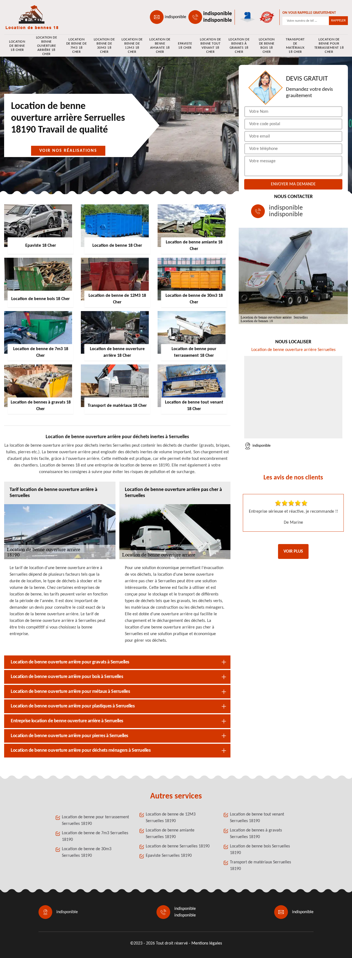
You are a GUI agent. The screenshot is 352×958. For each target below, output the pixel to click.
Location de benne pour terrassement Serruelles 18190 (95, 820)
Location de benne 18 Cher (17, 46)
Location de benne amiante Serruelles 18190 (170, 833)
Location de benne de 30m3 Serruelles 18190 (86, 852)
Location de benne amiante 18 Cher (159, 46)
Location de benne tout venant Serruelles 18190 (257, 817)
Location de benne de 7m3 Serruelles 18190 (95, 836)
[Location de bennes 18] (29, 17)
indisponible (175, 17)
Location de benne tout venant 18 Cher (210, 46)
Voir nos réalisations (68, 151)
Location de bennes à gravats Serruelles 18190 (256, 833)
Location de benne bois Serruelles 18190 (260, 849)
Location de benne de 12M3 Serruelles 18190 (171, 817)
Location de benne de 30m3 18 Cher (104, 46)
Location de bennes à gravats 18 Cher (239, 46)
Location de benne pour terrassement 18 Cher (329, 46)
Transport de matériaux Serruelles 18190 (260, 865)
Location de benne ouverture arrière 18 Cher (46, 46)
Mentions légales (206, 943)
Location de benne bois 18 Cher (267, 46)
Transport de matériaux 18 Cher (295, 46)
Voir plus (293, 551)
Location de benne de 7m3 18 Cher (76, 46)
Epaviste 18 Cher (185, 46)
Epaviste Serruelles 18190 (169, 855)
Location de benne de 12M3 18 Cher (132, 46)
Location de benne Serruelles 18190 (178, 846)
